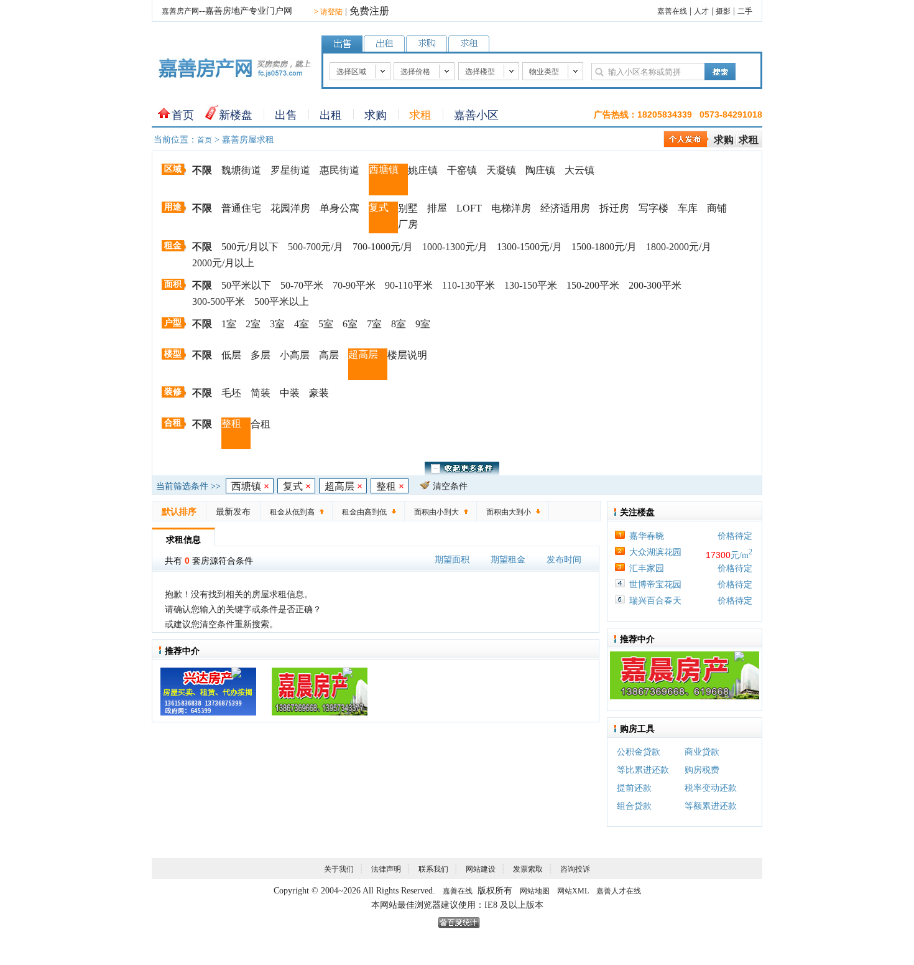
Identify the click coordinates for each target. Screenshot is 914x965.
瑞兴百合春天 (655, 600)
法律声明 (386, 869)
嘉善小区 (476, 115)
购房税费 (702, 770)
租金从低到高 (292, 512)
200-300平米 (655, 285)
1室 (228, 324)
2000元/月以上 (223, 263)
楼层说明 (407, 355)
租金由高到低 (364, 512)
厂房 (408, 224)
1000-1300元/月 (454, 246)
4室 (301, 324)
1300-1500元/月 (529, 246)
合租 (260, 424)
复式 (379, 207)
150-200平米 (592, 285)
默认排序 (179, 511)
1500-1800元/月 (604, 246)
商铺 (717, 208)
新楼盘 (235, 115)
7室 (374, 324)
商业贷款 (702, 752)
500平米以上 (281, 301)
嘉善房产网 (180, 11)
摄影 (723, 11)
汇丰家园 (646, 568)
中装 (290, 393)
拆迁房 (614, 208)
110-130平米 (468, 285)
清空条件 (450, 486)
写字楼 (653, 208)
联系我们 (433, 869)
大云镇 (579, 170)
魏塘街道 (241, 170)
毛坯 (231, 393)
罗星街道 (290, 170)
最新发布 (233, 511)
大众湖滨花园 (655, 552)
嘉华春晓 (646, 536)
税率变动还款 (711, 788)
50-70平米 (301, 285)
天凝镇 (501, 170)
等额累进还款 (711, 806)
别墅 (408, 208)
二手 (744, 11)
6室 (350, 324)
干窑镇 (462, 170)
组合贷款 (634, 806)
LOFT (469, 208)
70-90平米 (354, 285)
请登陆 (328, 11)
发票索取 (528, 869)
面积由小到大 (436, 512)
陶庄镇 (540, 170)
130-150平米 (530, 285)
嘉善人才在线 (618, 891)
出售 (286, 115)
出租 (331, 115)
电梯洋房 (511, 208)
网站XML (573, 891)
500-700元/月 (315, 246)
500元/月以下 (250, 246)
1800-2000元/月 (678, 246)
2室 (253, 324)
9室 (422, 324)
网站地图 (535, 891)
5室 (325, 324)
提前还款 (634, 788)
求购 (375, 115)
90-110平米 (409, 285)
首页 (183, 115)
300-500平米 (218, 301)
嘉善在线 (672, 11)
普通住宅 (241, 208)
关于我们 (339, 869)
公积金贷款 (638, 752)
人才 (701, 11)
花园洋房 (290, 208)
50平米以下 (246, 285)
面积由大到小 (508, 512)
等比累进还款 (643, 770)
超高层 (363, 354)
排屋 (437, 208)
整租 (231, 423)
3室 (277, 324)
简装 (260, 393)
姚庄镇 (423, 170)
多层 (260, 355)
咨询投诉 (575, 869)
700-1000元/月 (383, 246)
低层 (231, 355)
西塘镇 (384, 169)
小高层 (295, 355)
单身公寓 (339, 208)
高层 (329, 355)
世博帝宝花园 (655, 584)
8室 (398, 324)
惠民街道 (339, 170)
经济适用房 (565, 208)
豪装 (319, 393)
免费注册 (369, 11)
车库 (688, 208)
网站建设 (481, 869)
